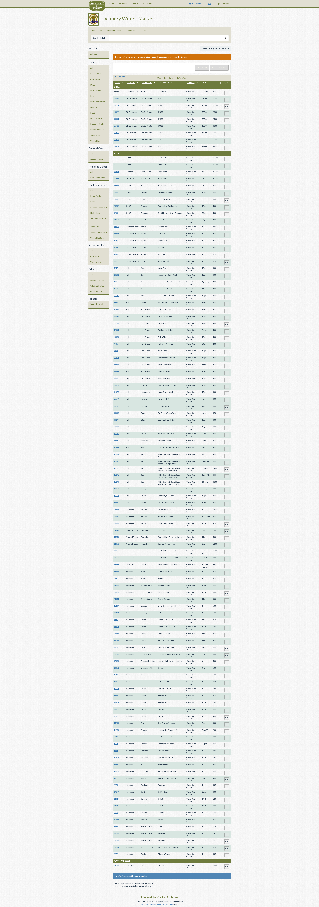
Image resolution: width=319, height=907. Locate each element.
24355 (116, 585)
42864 (116, 330)
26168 (116, 840)
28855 (116, 365)
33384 (116, 119)
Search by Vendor (97, 304)
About (135, 4)
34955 (116, 185)
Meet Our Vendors (115, 30)
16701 (116, 133)
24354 (116, 599)
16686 (116, 634)
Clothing (94, 256)
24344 (116, 565)
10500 (116, 165)
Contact (158, 905)
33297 (116, 420)
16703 (116, 147)
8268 (116, 213)
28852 (116, 199)
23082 (116, 275)
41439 (116, 606)
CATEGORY (147, 83)
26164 (116, 847)
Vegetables (95, 141)
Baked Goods (96, 73)
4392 (116, 764)
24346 (116, 806)
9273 (116, 785)
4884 (116, 751)
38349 (116, 371)
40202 (116, 758)
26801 (116, 709)
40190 (116, 289)
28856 (116, 551)
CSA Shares (95, 79)
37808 (116, 661)
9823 (116, 351)
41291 (116, 475)
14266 (116, 865)
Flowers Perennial (98, 207)
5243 (116, 737)
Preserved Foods (97, 130)
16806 (116, 337)
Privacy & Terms (167, 905)
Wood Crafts (96, 262)
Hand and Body (96, 159)
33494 (116, 613)
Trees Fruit (95, 226)
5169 (116, 813)
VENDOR (190, 83)
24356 (116, 571)
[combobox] (165, 38)
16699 (116, 112)
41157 (116, 689)
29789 (116, 654)
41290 (116, 461)
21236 (116, 323)
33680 (116, 413)
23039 (116, 206)
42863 (116, 489)
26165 (116, 640)
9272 (116, 854)
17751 (116, 516)
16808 (116, 592)
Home (111, 4)
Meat (92, 113)
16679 (116, 399)
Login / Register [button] (222, 4)
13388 (116, 523)
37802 (116, 227)
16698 (116, 98)
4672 (116, 778)
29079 (116, 792)
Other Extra (95, 291)
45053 (116, 496)
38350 (116, 378)
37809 (116, 702)
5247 (116, 268)
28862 (116, 668)
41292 (116, 468)
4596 (116, 826)
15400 (116, 578)
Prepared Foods (97, 124)
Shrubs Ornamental (98, 218)
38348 (116, 316)
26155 (116, 833)
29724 (116, 172)
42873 (116, 771)
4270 (116, 682)
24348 (116, 530)
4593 (116, 254)
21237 (116, 309)
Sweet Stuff (95, 135)
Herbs (93, 107)
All (91, 68)
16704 (116, 105)
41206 (116, 730)
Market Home (98, 30)
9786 (116, 344)
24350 (116, 544)
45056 (116, 537)
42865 (116, 282)
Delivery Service (97, 280)
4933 (116, 503)
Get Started (123, 4)
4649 (116, 675)
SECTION (131, 83)
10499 (116, 178)
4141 (116, 241)
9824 (116, 441)
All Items (94, 54)
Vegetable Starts (97, 238)
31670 (116, 392)
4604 (116, 744)
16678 (116, 385)
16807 (116, 358)
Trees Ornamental (98, 232)
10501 (116, 158)
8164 (116, 247)
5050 (116, 716)
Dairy (92, 85)
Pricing (152, 905)
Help (145, 30)
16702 (116, 140)
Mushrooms (95, 118)
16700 (116, 126)
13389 (116, 427)
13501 (116, 558)
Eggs (92, 96)
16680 (116, 192)
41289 (116, 454)
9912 (116, 261)
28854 (116, 234)
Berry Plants (95, 196)
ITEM (117, 83)
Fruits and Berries (98, 101)
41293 (116, 482)
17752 (116, 510)
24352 (116, 220)
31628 (116, 820)
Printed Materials (97, 177)
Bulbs (92, 201)
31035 (116, 434)
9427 (116, 302)
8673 (116, 647)
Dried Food (95, 90)
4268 (116, 695)
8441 (116, 620)
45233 (116, 723)
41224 (116, 447)
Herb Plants (95, 213)
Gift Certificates (97, 286)
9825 (116, 406)
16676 (116, 296)
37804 (116, 627)
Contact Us (147, 4)
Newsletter (133, 30)
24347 (116, 799)
